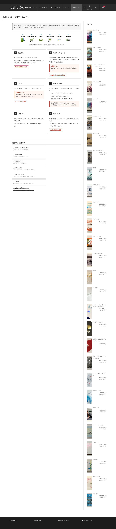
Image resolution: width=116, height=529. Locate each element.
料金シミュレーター (87, 520)
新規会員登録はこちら (21, 67)
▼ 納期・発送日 (24, 168)
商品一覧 (66, 7)
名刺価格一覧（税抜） (64, 520)
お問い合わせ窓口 (30, 7)
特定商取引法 (37, 520)
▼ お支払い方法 (21, 155)
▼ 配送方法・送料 (20, 162)
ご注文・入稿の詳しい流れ (57, 75)
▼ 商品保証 (23, 182)
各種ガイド (76, 7)
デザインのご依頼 (55, 7)
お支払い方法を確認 (20, 101)
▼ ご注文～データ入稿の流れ (21, 148)
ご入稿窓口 (42, 7)
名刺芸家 (17, 7)
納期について (13, 520)
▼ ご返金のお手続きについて (23, 189)
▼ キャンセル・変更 (24, 175)
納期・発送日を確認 (55, 130)
